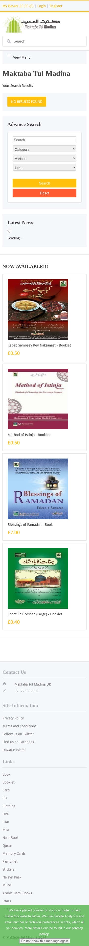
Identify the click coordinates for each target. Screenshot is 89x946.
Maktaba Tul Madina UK (33, 684)
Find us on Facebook (18, 742)
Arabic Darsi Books (17, 893)
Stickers (8, 869)
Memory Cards (13, 853)
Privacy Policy (13, 718)
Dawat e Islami (14, 750)
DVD (5, 814)
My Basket (17, 6)
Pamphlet (10, 861)
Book (6, 774)
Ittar (5, 822)
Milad (6, 885)
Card (6, 790)
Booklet (8, 782)
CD (4, 798)
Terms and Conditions (19, 726)
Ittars (6, 901)
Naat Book (10, 838)
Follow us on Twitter (18, 734)
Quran (7, 846)
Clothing (8, 806)
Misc (5, 830)
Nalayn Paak (11, 877)
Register (56, 6)
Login (41, 6)
